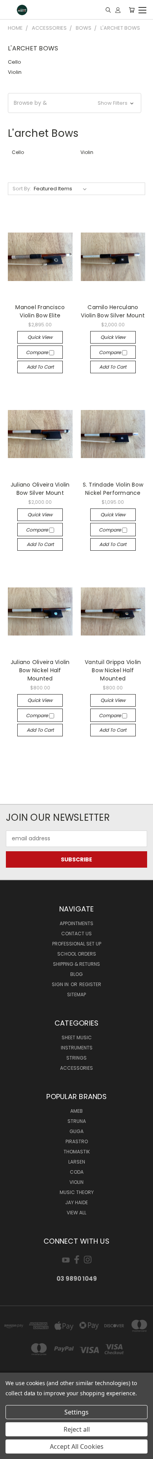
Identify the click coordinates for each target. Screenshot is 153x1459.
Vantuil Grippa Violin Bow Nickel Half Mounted (113, 670)
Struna (76, 1121)
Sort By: (22, 188)
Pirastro (77, 1141)
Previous (12, 1451)
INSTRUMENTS (77, 1047)
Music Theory (77, 1192)
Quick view (40, 337)
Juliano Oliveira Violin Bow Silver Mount (40, 489)
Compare (37, 352)
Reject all (77, 1429)
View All (76, 1212)
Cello (14, 62)
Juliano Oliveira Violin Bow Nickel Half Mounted (40, 670)
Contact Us (76, 933)
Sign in (61, 984)
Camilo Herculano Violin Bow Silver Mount (113, 311)
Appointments (76, 923)
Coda (77, 1172)
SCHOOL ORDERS (76, 954)
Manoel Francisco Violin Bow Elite (40, 311)
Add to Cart (40, 366)
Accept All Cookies (77, 1446)
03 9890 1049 (76, 1279)
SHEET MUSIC (77, 1037)
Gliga (76, 1131)
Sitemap (76, 994)
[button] (74, 103)
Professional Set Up (76, 943)
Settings (76, 1412)
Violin (15, 72)
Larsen (76, 1161)
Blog (76, 974)
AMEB (76, 1111)
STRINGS (76, 1057)
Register (90, 984)
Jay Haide (76, 1202)
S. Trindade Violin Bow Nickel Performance (113, 489)
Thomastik (77, 1151)
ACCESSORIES (76, 1068)
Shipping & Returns (76, 964)
